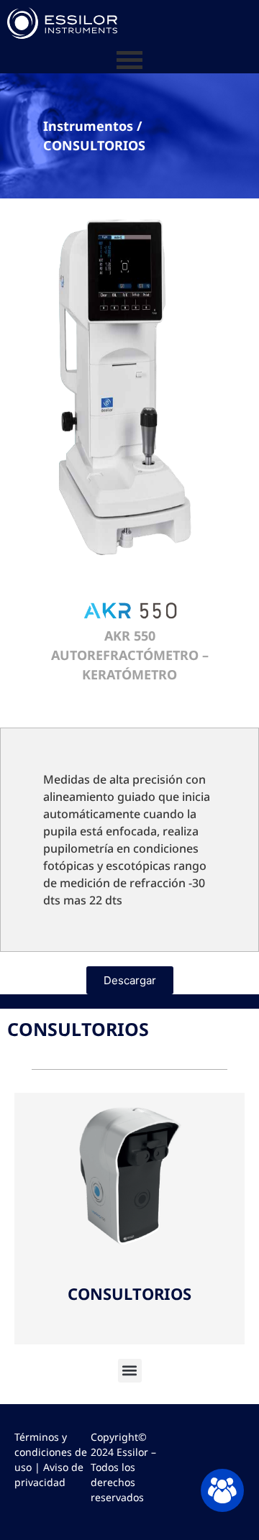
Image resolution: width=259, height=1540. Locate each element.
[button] (130, 1371)
